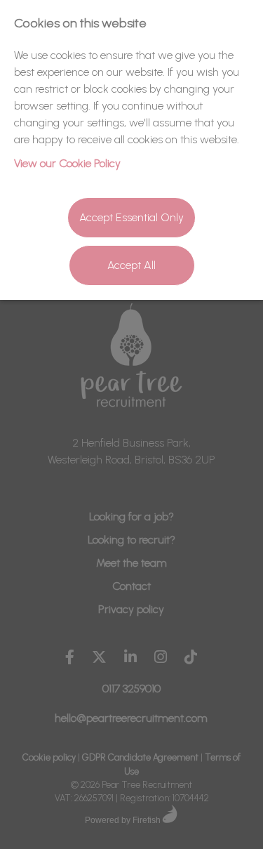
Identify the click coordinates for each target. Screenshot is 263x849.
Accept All (131, 265)
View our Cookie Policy (67, 163)
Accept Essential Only (131, 217)
